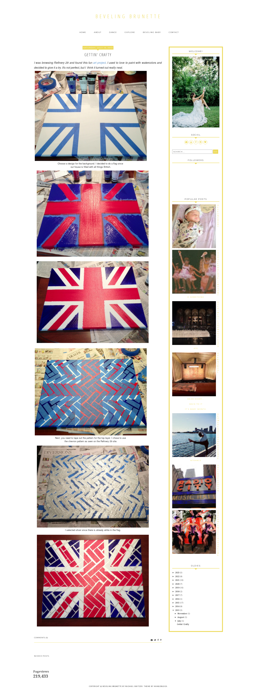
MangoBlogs (160, 686)
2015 (177, 603)
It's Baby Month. (196, 409)
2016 (177, 599)
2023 (177, 573)
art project (99, 63)
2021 (177, 580)
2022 (177, 576)
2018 (177, 591)
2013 (177, 610)
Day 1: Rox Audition (218, 478)
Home (82, 32)
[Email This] (151, 640)
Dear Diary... (195, 399)
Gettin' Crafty (97, 54)
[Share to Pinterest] (160, 640)
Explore (130, 32)
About (97, 32)
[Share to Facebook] (158, 640)
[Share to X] (154, 640)
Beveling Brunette (128, 16)
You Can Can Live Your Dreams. (218, 533)
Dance (113, 32)
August (181, 617)
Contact (174, 32)
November (182, 613)
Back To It (195, 404)
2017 (177, 595)
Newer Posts (41, 656)
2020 (177, 584)
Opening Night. (218, 362)
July (179, 621)
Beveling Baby (152, 32)
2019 (177, 588)
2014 (177, 606)
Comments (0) (41, 638)
